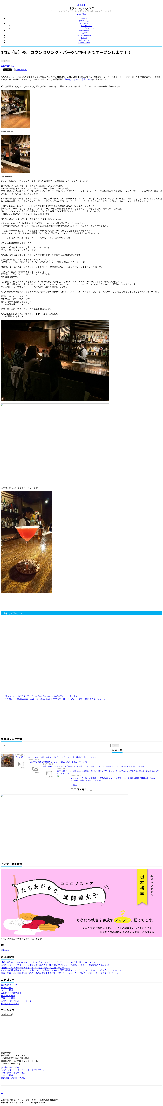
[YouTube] (2, 1093)
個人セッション (86, 26)
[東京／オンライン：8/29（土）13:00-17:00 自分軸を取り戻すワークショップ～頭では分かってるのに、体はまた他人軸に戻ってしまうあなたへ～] (50, 774)
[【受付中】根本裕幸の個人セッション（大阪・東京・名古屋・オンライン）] (22, 765)
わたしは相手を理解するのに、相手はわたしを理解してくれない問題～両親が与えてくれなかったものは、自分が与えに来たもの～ (61, 970)
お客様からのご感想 (10, 1067)
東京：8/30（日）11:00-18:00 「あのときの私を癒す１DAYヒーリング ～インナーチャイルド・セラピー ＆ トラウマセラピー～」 (94, 766)
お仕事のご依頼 (84, 43)
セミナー (5, 61)
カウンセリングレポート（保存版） (17, 1001)
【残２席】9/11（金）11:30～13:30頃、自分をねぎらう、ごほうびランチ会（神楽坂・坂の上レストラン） (57, 757)
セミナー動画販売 (84, 35)
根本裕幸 (81, 5)
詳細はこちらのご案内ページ (78, 79)
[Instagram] (2, 1095)
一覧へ (74, 785)
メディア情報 (7, 1075)
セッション (84, 23)
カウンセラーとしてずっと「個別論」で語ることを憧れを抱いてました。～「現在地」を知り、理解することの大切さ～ (56, 965)
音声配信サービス (9, 985)
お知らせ (84, 18)
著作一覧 (84, 38)
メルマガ (84, 33)
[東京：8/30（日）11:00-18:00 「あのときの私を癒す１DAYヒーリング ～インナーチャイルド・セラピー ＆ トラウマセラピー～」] (36, 769)
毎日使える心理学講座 (11, 993)
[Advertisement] (42, 603)
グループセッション (86, 28)
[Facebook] (2, 1088)
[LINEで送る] (20, 69)
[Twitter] (2, 1090)
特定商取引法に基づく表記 (13, 1078)
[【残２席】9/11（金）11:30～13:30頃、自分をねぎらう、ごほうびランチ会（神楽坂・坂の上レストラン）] (8, 760)
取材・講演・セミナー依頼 (13, 1073)
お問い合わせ (84, 40)
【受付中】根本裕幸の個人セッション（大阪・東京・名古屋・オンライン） (59, 762)
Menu (79, 14)
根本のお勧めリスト (10, 1004)
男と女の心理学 (8, 996)
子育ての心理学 (8, 998)
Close (84, 14)
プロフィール (84, 21)
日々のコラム (7, 988)
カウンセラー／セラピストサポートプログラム (22, 1070)
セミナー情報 (84, 31)
